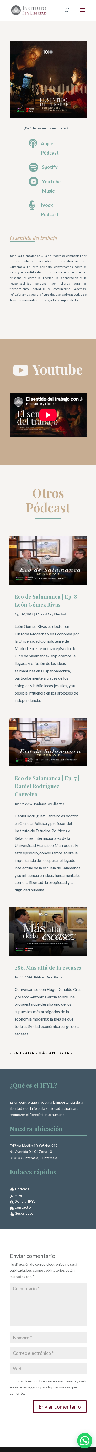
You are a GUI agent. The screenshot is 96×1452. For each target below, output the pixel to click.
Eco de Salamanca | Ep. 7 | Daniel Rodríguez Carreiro (47, 786)
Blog (18, 1195)
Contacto (22, 1207)
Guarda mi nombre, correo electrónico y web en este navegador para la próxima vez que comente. (48, 1387)
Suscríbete (23, 1213)
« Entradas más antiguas (41, 1053)
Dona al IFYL (24, 1201)
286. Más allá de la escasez (48, 967)
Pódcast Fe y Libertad (50, 614)
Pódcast (21, 1189)
